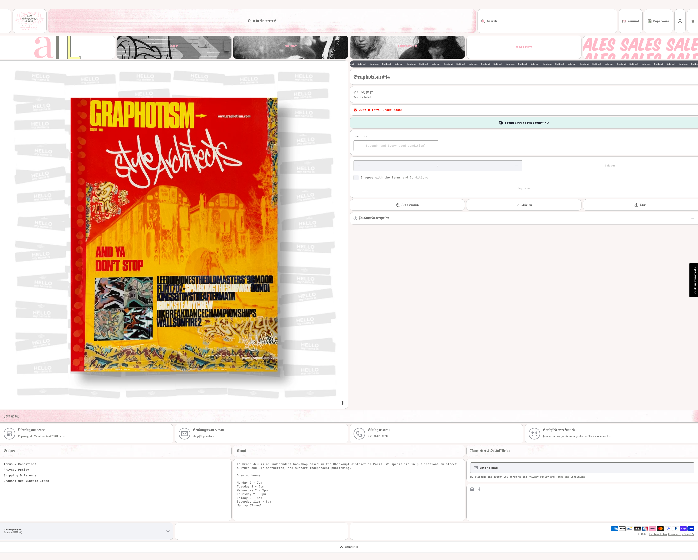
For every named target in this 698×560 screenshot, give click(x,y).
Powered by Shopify (681, 534)
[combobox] (547, 21)
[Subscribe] (689, 467)
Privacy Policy (16, 470)
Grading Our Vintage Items (26, 481)
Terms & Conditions (20, 464)
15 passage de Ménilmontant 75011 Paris (41, 436)
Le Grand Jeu (658, 534)
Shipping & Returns (20, 475)
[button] (692, 21)
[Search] (481, 21)
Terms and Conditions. (411, 177)
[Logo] (30, 21)
